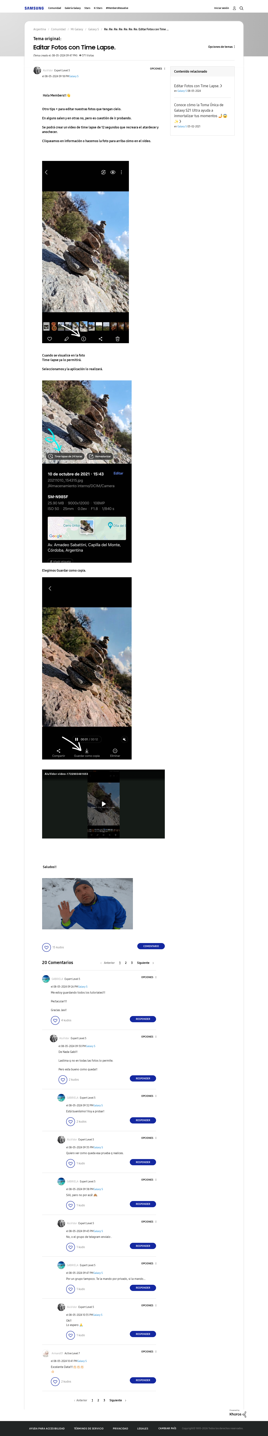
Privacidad (120, 1428)
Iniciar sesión (221, 8)
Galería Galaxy (73, 8)
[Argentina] (34, 8)
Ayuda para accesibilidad (47, 1428)
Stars (87, 8)
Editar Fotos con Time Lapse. (197, 86)
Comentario (151, 946)
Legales (142, 1428)
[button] (158, 69)
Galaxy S (74, 76)
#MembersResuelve (117, 8)
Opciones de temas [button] (220, 47)
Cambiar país (167, 1428)
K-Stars (98, 8)
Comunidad (54, 8)
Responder (143, 1019)
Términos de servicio (89, 1428)
